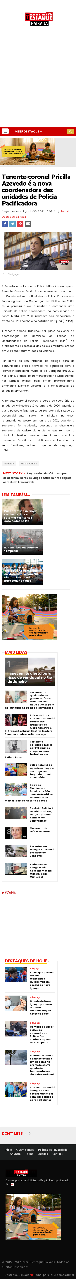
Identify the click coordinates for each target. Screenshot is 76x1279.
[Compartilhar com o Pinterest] (20, 224)
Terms (29, 1153)
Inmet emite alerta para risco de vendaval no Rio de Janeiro (29, 678)
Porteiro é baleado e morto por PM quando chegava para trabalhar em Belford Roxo (28, 749)
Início (8, 1149)
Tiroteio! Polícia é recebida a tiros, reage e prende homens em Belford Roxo (41, 814)
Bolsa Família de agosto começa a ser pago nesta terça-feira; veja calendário (42, 771)
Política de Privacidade (53, 1149)
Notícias (9, 463)
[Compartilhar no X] (12, 224)
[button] (5, 131)
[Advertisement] (38, 87)
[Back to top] (66, 1270)
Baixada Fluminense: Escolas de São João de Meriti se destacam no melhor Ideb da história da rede (29, 792)
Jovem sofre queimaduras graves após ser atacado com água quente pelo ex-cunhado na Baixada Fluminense (29, 700)
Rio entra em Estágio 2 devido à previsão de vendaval (42, 851)
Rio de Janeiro (29, 463)
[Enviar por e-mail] (28, 224)
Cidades (43, 1153)
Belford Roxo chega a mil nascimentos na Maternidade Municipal (41, 871)
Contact (57, 1153)
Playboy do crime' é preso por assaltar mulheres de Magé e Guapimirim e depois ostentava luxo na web (37, 478)
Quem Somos (25, 1149)
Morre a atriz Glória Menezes (40, 830)
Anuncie (15, 1153)
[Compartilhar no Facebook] (5, 224)
